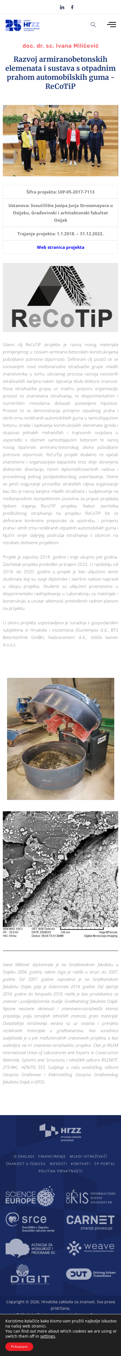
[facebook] (72, 6)
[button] (93, 24)
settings (47, 1336)
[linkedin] (62, 7)
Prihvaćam (19, 1346)
